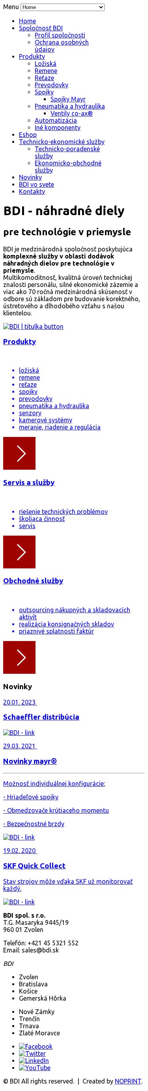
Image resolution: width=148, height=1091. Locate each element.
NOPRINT (128, 1081)
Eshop (28, 134)
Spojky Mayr (68, 99)
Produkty (32, 56)
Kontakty (32, 191)
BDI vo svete (36, 184)
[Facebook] (35, 1046)
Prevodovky (51, 84)
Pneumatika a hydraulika (70, 106)
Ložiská (45, 63)
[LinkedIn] (34, 1060)
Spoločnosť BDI (41, 28)
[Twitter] (32, 1053)
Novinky (30, 177)
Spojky (44, 92)
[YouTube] (35, 1067)
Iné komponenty (58, 127)
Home (27, 20)
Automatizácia (56, 120)
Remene (46, 70)
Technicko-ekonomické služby (62, 141)
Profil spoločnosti (60, 35)
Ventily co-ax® (72, 113)
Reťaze (44, 77)
